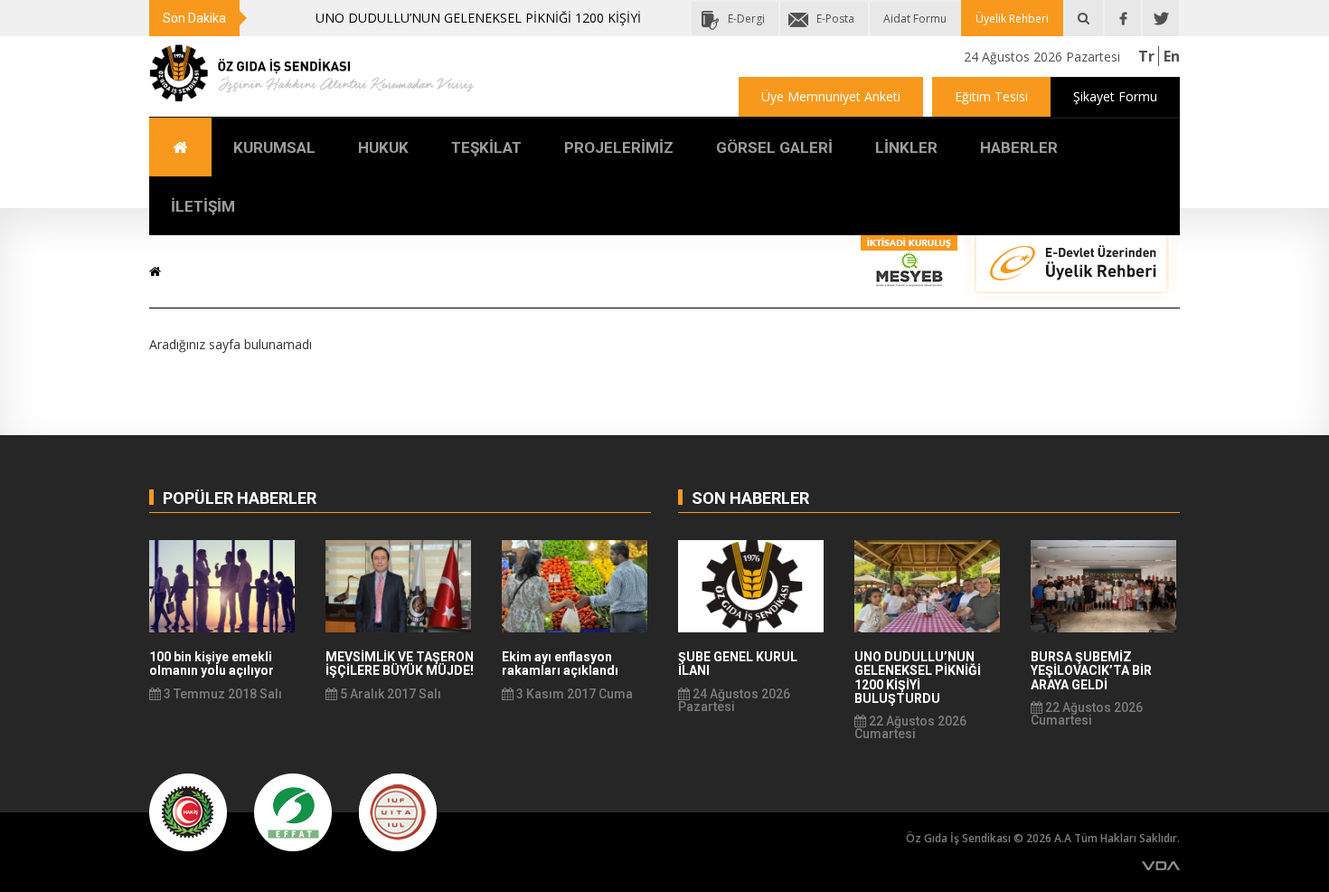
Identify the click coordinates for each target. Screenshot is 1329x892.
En (1172, 56)
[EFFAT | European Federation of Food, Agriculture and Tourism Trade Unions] (293, 811)
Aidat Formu (915, 18)
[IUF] (398, 811)
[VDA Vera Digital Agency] (1161, 865)
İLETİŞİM (203, 206)
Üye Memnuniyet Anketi (830, 96)
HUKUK (383, 147)
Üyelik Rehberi (1012, 18)
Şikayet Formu (1115, 96)
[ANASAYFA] (180, 147)
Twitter (1161, 18)
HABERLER (1019, 147)
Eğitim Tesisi (991, 96)
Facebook (1123, 18)
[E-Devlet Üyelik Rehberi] (1071, 270)
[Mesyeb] (909, 266)
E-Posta (835, 18)
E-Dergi (746, 18)
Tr (1146, 56)
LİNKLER (906, 147)
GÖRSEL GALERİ (774, 147)
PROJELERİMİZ (619, 147)
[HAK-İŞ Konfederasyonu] (188, 811)
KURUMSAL (274, 147)
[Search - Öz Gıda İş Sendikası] (1083, 18)
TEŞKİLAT (486, 147)
